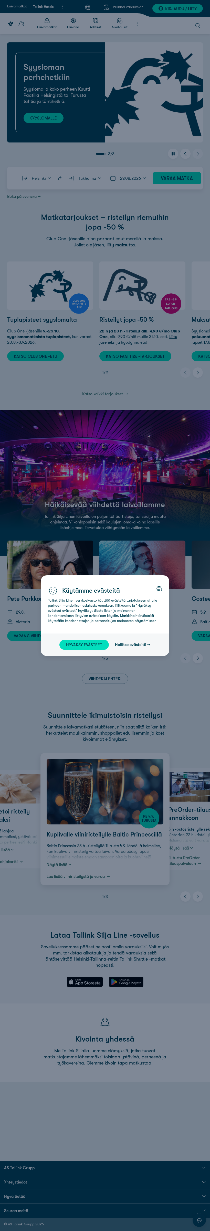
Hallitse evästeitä (130, 644)
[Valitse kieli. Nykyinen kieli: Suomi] (159, 588)
